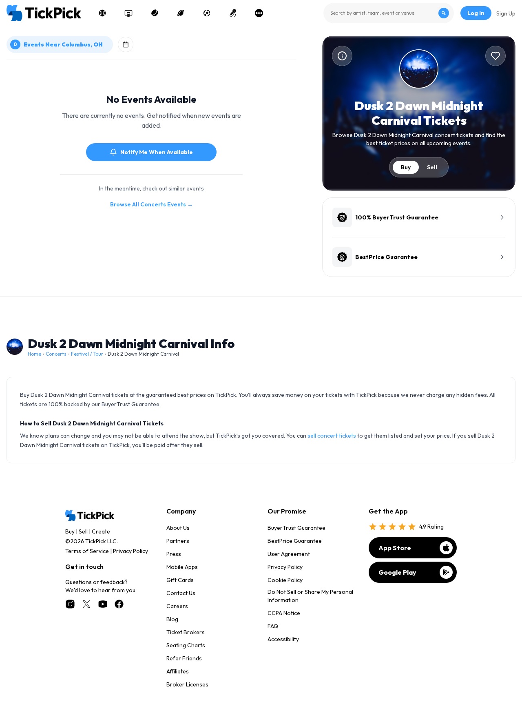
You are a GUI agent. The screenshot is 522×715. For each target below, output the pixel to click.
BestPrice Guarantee (295, 541)
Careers (177, 606)
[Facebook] (119, 604)
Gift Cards (180, 580)
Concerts (56, 354)
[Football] (181, 13)
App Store (394, 548)
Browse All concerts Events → (151, 204)
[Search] (443, 13)
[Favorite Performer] (495, 56)
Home (34, 354)
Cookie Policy (285, 580)
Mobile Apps (182, 567)
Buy (406, 167)
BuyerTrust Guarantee (296, 527)
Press (173, 554)
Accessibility (283, 639)
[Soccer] (207, 13)
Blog (172, 619)
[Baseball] (102, 13)
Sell (432, 167)
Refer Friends (184, 658)
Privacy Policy (130, 551)
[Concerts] (233, 13)
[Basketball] (128, 13)
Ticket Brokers (185, 632)
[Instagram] (70, 604)
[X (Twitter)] (86, 604)
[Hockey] (154, 13)
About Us (178, 527)
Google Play (397, 572)
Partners (177, 541)
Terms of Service (87, 551)
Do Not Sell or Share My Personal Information (310, 596)
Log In (475, 13)
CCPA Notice (284, 613)
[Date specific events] (125, 44)
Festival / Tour (87, 354)
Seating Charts (185, 645)
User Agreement (289, 554)
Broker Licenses (187, 684)
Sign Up (505, 13)
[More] (259, 13)
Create (101, 531)
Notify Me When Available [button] (156, 152)
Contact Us (180, 593)
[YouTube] (103, 604)
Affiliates (177, 671)
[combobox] (388, 13)
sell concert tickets (331, 435)
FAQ (273, 626)
